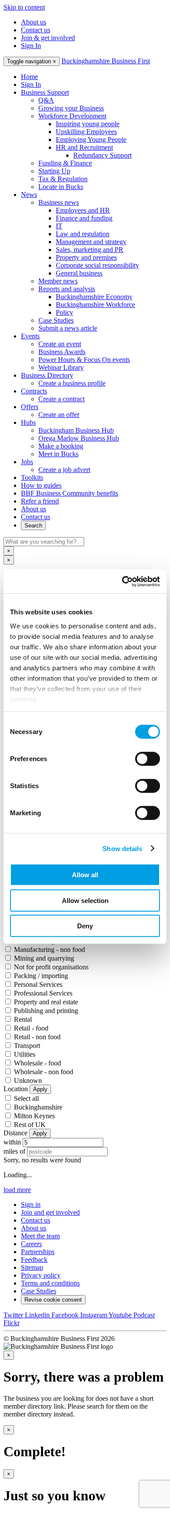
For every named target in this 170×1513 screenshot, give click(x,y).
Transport (27, 1045)
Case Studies (56, 320)
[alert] (85, 1384)
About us (33, 22)
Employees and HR (83, 210)
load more (17, 1189)
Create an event (59, 344)
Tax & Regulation (63, 179)
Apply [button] (40, 1089)
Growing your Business (71, 108)
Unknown (28, 1080)
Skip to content (24, 7)
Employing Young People (91, 139)
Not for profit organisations (51, 967)
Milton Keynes (34, 1116)
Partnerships (37, 1251)
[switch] (147, 759)
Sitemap (32, 1267)
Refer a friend (40, 501)
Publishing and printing (46, 1010)
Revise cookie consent (53, 1299)
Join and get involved (50, 1212)
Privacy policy (41, 1275)
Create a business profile (71, 383)
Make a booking (60, 446)
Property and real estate (46, 1002)
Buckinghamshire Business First (105, 61)
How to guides (41, 485)
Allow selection (85, 900)
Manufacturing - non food (49, 949)
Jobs (27, 461)
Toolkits (32, 477)
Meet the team (40, 1236)
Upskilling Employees (86, 131)
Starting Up (54, 171)
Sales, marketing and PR (89, 249)
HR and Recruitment (84, 147)
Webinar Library (61, 367)
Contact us (35, 30)
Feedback (34, 1259)
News (29, 194)
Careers (31, 1244)
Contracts (34, 391)
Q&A (46, 100)
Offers (29, 406)
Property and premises (86, 257)
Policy (64, 312)
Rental (23, 1019)
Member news (58, 281)
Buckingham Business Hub (76, 430)
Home (29, 76)
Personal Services (38, 984)
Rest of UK (30, 1124)
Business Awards (61, 351)
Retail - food (31, 1028)
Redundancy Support (102, 155)
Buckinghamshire (38, 1107)
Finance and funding (84, 218)
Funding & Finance (65, 163)
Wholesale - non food (43, 1071)
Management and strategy (91, 241)
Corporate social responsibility (97, 265)
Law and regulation (82, 234)
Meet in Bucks (58, 454)
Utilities (24, 1054)
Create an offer (58, 414)
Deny (85, 926)
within (12, 1142)
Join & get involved (48, 37)
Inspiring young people (87, 124)
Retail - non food (37, 1037)
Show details (122, 848)
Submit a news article (67, 328)
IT (59, 226)
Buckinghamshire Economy (94, 296)
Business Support (45, 92)
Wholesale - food (37, 1063)
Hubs (28, 422)
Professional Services (43, 993)
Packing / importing (41, 975)
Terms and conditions (50, 1283)
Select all (26, 1098)
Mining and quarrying (44, 958)
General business (79, 273)
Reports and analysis (66, 289)
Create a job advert (64, 469)
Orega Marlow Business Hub (78, 438)
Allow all (85, 875)
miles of (14, 1151)
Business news (58, 202)
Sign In (31, 45)
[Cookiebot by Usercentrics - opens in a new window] (122, 581)
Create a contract (61, 399)
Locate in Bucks (60, 186)
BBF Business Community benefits (69, 493)
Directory (47, 375)
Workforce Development (72, 116)
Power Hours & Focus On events (84, 359)
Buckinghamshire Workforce (95, 304)
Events (30, 336)
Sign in (31, 1204)
